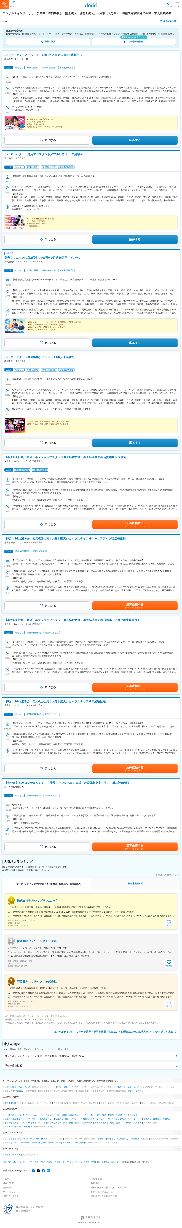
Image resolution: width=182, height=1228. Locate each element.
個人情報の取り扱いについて (29, 1207)
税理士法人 (19, 1091)
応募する (135, 140)
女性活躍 (145, 1139)
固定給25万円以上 (12, 1154)
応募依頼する (135, 524)
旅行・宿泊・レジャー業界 (81, 1123)
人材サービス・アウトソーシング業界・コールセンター (117, 1119)
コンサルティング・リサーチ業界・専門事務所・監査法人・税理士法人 (44, 1055)
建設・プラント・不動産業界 (78, 1119)
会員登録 (4, 6)
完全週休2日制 (54, 1142)
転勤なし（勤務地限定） (118, 1139)
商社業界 (133, 1115)
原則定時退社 (80, 1142)
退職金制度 (25, 1142)
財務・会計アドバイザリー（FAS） (72, 1087)
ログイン (13, 6)
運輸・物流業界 (11, 1123)
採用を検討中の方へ (100, 1192)
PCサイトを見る (11, 1196)
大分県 (49, 1162)
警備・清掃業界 (101, 1123)
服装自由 (135, 1139)
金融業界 (59, 1119)
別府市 (7, 1103)
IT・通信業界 (10, 1115)
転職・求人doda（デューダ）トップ (17, 1162)
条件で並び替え (170, 21)
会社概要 (95, 1179)
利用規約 (95, 1183)
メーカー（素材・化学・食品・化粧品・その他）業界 (104, 1115)
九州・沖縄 (39, 1162)
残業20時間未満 (39, 1142)
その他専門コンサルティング (126, 1087)
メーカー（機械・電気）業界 (66, 1115)
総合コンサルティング (137, 1091)
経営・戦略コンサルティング (17, 1087)
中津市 (15, 1103)
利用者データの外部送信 (102, 1196)
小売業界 (147, 1119)
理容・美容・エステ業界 (121, 1123)
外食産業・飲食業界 (162, 1119)
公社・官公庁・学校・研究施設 (18, 1126)
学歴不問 (102, 1139)
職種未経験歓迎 (13, 1065)
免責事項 (7, 1187)
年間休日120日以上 (38, 1139)
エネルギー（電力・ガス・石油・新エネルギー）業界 (43, 1123)
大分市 (57, 1162)
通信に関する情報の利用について (107, 1187)
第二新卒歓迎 (10, 1139)
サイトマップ (9, 1192)
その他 (50, 1126)
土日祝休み (67, 1142)
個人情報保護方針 (24, 1210)
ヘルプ (6, 1179)
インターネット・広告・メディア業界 (34, 1115)
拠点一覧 (7, 1183)
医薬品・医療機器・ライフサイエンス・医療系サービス (29, 1119)
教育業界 (137, 1123)
